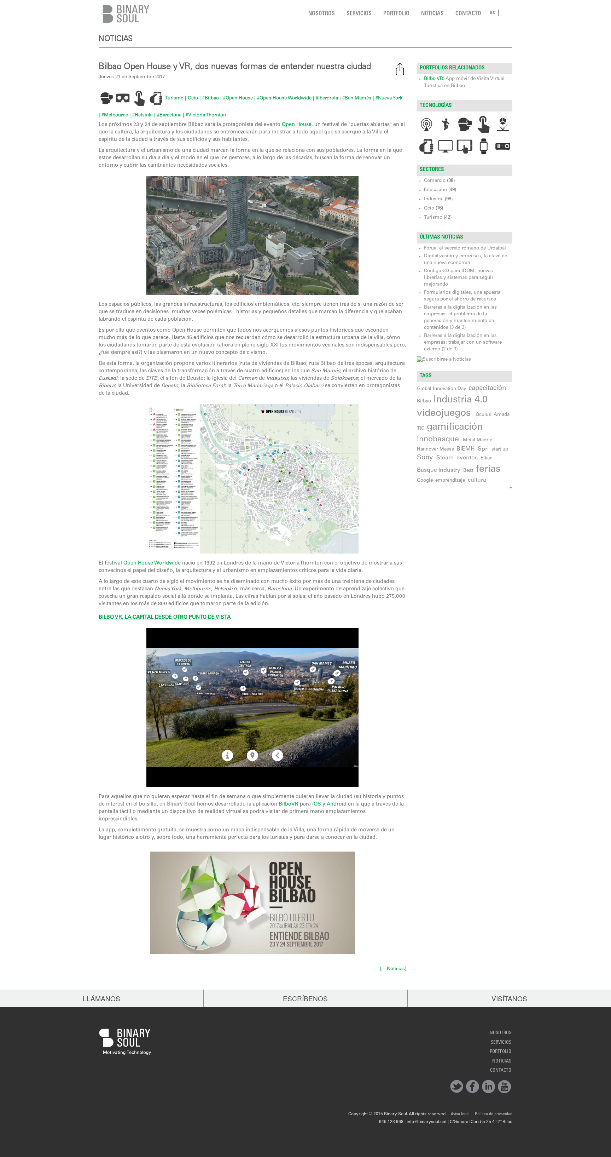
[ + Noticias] (393, 969)
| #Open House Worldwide (283, 98)
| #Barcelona (167, 115)
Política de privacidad (493, 1114)
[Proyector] (503, 146)
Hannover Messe (435, 449)
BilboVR (288, 804)
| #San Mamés (355, 98)
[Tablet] (464, 146)
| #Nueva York (387, 98)
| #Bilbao (209, 98)
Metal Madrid (478, 440)
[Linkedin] (488, 1086)
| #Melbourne (113, 115)
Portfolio (396, 14)
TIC (420, 428)
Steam (445, 458)
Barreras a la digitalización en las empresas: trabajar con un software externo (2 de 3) (463, 342)
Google (425, 480)
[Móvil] (426, 146)
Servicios (359, 14)
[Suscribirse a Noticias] (444, 359)
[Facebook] (472, 1086)
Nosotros (321, 14)
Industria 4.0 (460, 400)
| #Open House (236, 98)
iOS (316, 804)
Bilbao (424, 401)
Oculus (483, 414)
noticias (432, 14)
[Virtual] (464, 124)
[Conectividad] (426, 124)
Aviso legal (460, 1114)
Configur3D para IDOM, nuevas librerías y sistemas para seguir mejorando (458, 278)
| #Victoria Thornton (204, 115)
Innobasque (438, 439)
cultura (477, 480)
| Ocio (191, 98)
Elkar (486, 458)
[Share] (400, 69)
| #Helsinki (141, 115)
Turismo (174, 98)
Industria (433, 199)
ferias (488, 469)
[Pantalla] (445, 146)
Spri (483, 449)
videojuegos (444, 413)
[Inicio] (124, 14)
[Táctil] (484, 124)
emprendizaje (450, 480)
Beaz (468, 470)
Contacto (468, 14)
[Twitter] (456, 1086)
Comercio (435, 180)
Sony (425, 457)
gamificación (455, 427)
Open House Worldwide (152, 563)
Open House (297, 124)
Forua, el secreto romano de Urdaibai (465, 248)
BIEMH (465, 449)
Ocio (429, 208)
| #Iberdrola (325, 98)
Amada (502, 414)
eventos (467, 458)
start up (499, 449)
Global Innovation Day (441, 388)
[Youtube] (504, 1086)
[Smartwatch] (484, 146)
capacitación (487, 388)
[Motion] (445, 124)
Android (337, 804)
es (492, 13)
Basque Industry (438, 470)
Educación (435, 190)
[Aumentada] (503, 124)
